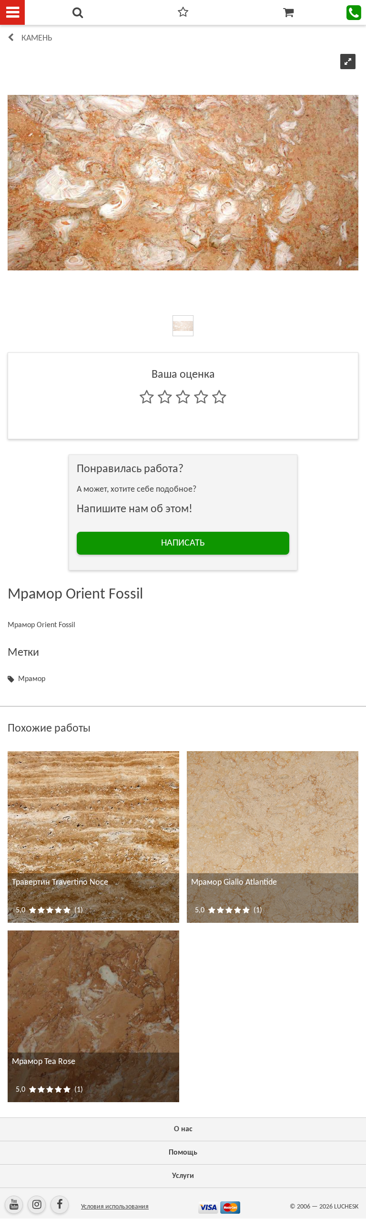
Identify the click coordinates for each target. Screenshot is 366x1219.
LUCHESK (346, 1206)
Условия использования (115, 1206)
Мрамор (31, 679)
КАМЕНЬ (36, 38)
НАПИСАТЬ (183, 543)
